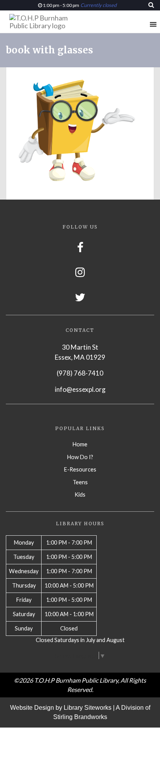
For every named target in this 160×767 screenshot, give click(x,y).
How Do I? (80, 457)
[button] (138, 24)
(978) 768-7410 (80, 373)
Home (80, 444)
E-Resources (80, 469)
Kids (80, 494)
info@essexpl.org (80, 389)
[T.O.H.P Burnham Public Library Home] (46, 21)
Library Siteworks (87, 707)
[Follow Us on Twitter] (80, 297)
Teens (80, 482)
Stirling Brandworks (80, 717)
